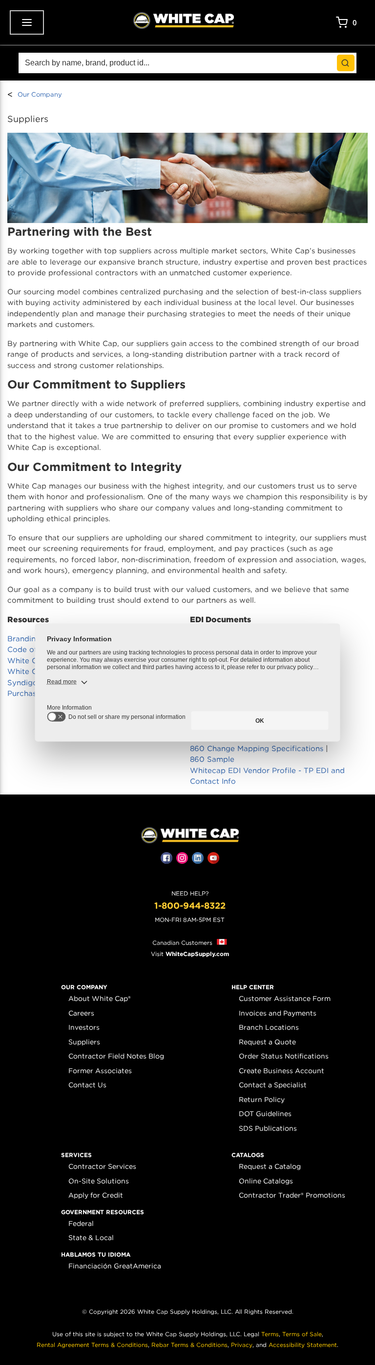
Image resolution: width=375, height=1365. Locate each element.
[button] (84, 987)
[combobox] (187, 63)
